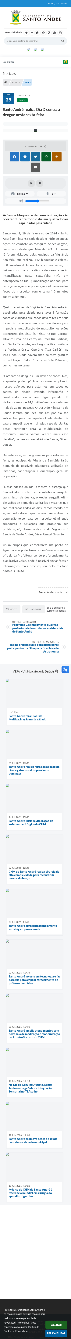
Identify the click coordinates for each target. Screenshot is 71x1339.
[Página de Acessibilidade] (60, 32)
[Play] (31, 183)
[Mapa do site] (54, 32)
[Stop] (39, 183)
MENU (10, 62)
